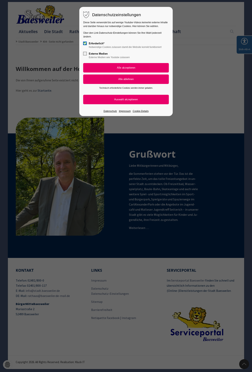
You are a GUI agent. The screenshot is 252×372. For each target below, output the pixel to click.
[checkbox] (85, 43)
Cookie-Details (141, 111)
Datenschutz (110, 111)
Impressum (125, 111)
